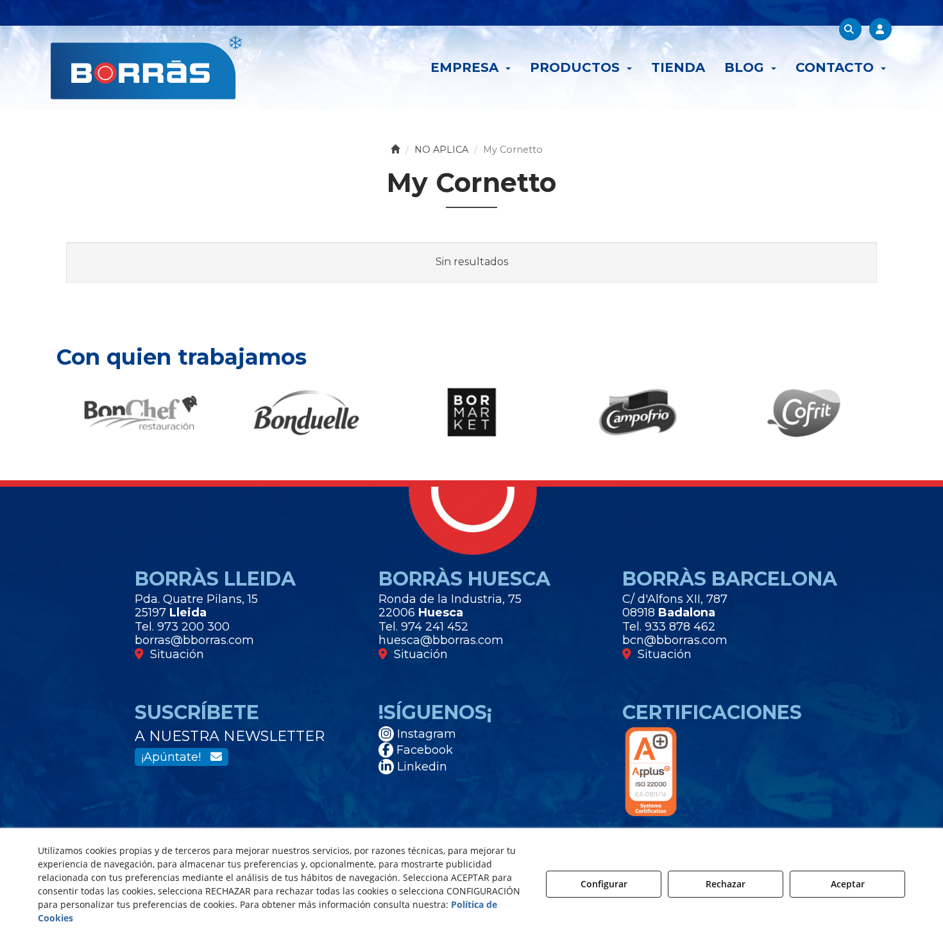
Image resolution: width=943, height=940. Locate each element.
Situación (174, 654)
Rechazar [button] (725, 884)
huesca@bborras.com (441, 640)
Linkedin (420, 767)
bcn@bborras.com (674, 640)
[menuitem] (470, 67)
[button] (146, 67)
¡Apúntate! (175, 757)
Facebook (423, 750)
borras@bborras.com (194, 640)
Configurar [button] (604, 884)
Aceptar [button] (848, 884)
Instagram (425, 734)
